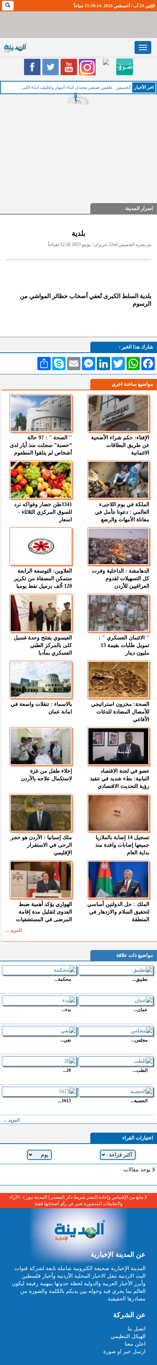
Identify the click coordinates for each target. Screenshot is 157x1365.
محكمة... (62, 979)
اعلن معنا (135, 1344)
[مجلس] (115, 1031)
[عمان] (115, 1000)
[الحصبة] (115, 1092)
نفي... (65, 1039)
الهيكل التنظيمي (128, 1336)
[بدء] (39, 1000)
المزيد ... (14, 930)
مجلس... (139, 1039)
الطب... (140, 1070)
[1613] (39, 1092)
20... (67, 1070)
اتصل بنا (137, 1329)
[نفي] (39, 1031)
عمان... (140, 1009)
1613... (64, 1100)
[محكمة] (39, 970)
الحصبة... (139, 1100)
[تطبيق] (115, 970)
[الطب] (115, 1061)
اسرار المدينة (139, 208)
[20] (39, 1061)
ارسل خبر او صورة (124, 1351)
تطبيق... (139, 979)
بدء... (66, 1009)
